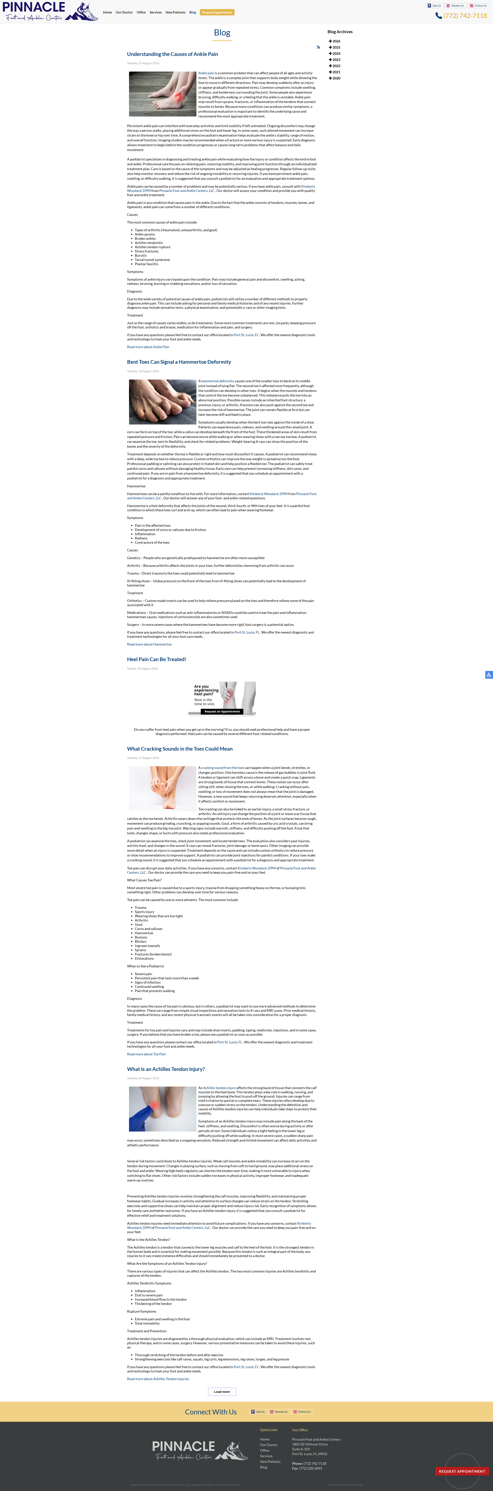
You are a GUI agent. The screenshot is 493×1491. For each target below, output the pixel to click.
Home (107, 12)
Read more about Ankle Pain (148, 347)
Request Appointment (217, 12)
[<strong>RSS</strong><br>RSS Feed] (318, 47)
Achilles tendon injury (219, 1088)
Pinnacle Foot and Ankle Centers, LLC (187, 190)
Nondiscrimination (351, 1484)
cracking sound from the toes (222, 767)
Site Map (333, 1484)
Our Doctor (124, 12)
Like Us (437, 5)
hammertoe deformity (218, 381)
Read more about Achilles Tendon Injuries (158, 1379)
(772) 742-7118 (465, 15)
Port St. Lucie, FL (246, 335)
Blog (192, 12)
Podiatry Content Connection (223, 1484)
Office (141, 12)
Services (156, 12)
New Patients (175, 12)
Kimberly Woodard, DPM (269, 494)
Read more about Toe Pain (146, 1054)
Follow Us (481, 5)
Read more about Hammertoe (149, 644)
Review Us (458, 5)
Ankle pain (206, 73)
